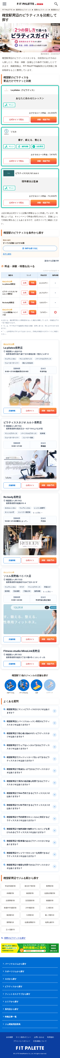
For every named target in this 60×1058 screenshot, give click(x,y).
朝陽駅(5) (49, 900)
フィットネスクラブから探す (17, 994)
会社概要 (9, 1037)
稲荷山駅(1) (49, 922)
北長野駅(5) (10, 900)
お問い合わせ (39, 1037)
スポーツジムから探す (14, 971)
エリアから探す (12, 1001)
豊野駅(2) (10, 922)
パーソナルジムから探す (15, 964)
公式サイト (30, 411)
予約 (32, 283)
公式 (24, 283)
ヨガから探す (11, 979)
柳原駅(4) (10, 915)
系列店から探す (12, 1009)
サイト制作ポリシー (23, 1037)
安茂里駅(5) (29, 900)
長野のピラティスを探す (15, 938)
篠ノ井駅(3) (49, 915)
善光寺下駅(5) (30, 886)
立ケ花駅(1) (10, 929)
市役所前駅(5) (10, 886)
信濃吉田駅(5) (49, 893)
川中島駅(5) (29, 908)
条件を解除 (7, 254)
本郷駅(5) (10, 893)
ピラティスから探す (13, 986)
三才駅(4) (49, 908)
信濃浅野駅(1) (30, 922)
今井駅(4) (30, 915)
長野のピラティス (41, 10)
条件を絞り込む (31, 248)
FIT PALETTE (7, 10)
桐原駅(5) (30, 893)
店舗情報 (12, 411)
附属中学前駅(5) (10, 908)
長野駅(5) (49, 886)
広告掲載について (40, 1041)
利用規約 (50, 1037)
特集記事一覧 (11, 1016)
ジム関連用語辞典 (13, 1024)
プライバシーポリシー (21, 1041)
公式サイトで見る (16, 119)
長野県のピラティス (23, 10)
